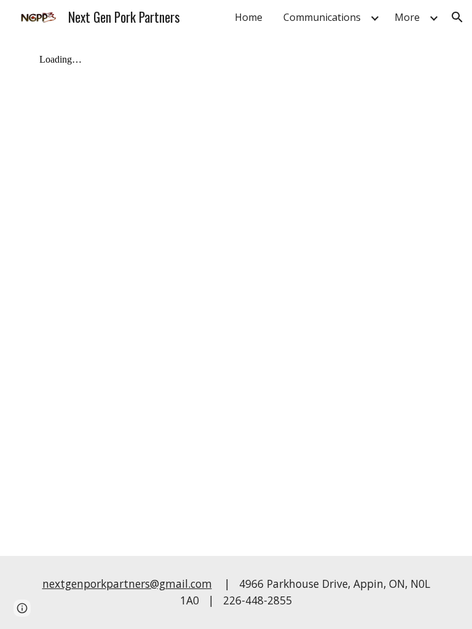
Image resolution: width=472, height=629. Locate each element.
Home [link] (248, 17)
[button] (457, 17)
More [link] (407, 17)
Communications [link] (322, 17)
